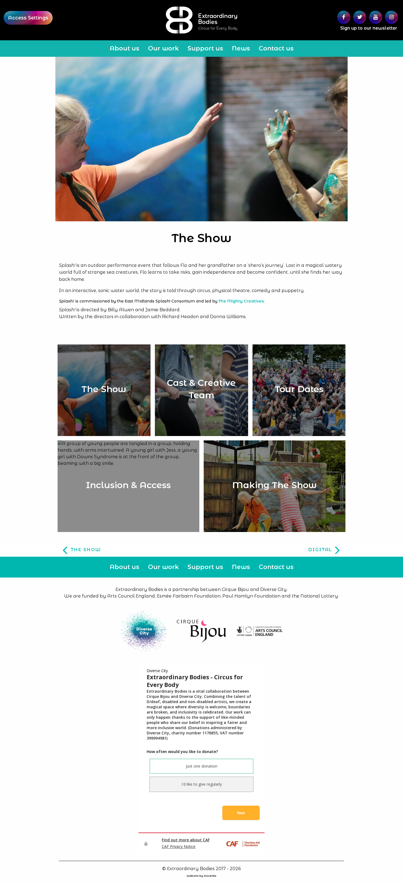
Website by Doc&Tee (201, 875)
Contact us (276, 48)
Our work (163, 48)
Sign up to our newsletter (368, 28)
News (241, 48)
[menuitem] (124, 49)
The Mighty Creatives (241, 301)
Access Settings (28, 18)
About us (124, 48)
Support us (205, 48)
